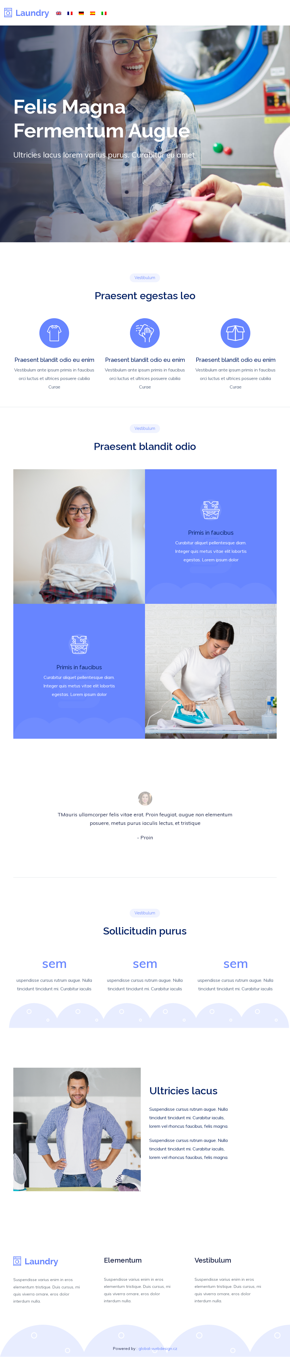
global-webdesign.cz (157, 1348)
